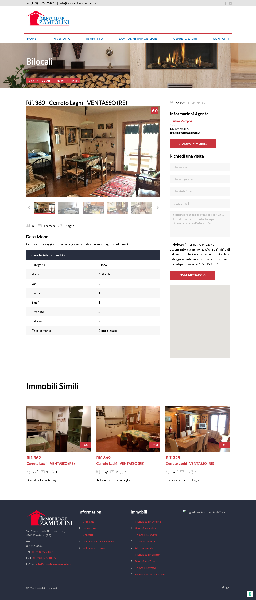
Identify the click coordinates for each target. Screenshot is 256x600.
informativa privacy (199, 244)
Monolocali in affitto (147, 554)
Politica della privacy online (99, 541)
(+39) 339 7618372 (44, 557)
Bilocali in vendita (145, 528)
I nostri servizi (91, 528)
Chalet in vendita (145, 541)
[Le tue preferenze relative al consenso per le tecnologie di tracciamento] (250, 594)
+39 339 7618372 (179, 128)
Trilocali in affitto (145, 567)
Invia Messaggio (192, 275)
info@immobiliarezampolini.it (78, 3)
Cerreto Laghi (185, 38)
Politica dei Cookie (94, 548)
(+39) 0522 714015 (43, 551)
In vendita (61, 38)
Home (32, 38)
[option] (93, 151)
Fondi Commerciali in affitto (151, 574)
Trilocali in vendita (146, 534)
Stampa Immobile (193, 143)
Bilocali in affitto (145, 561)
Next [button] (153, 151)
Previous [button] (33, 151)
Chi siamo (88, 521)
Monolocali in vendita (148, 521)
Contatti (221, 38)
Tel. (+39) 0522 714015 (40, 3)
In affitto (94, 38)
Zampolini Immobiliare (138, 38)
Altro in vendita (144, 548)
